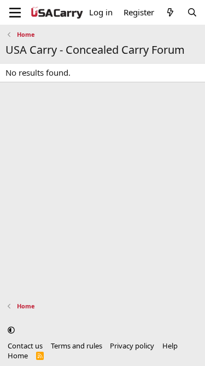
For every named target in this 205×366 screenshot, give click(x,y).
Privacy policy (132, 346)
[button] (11, 330)
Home (18, 356)
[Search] (192, 12)
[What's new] (170, 12)
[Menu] (15, 13)
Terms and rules (76, 346)
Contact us (25, 346)
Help (170, 346)
